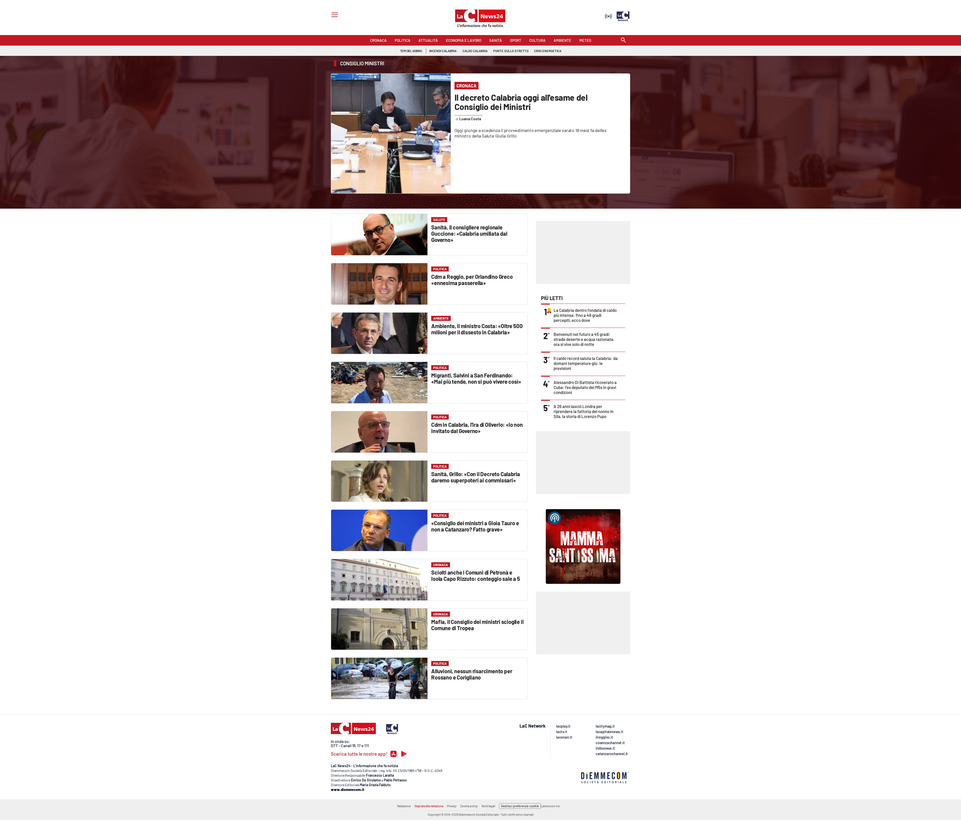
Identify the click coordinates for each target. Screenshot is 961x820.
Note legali (488, 806)
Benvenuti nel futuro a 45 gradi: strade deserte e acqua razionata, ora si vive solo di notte (584, 339)
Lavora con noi (550, 806)
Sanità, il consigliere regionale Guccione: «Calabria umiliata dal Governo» (469, 233)
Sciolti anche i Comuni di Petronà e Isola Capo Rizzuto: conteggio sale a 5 (475, 575)
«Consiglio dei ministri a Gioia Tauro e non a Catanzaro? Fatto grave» (475, 526)
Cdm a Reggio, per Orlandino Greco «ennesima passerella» (472, 279)
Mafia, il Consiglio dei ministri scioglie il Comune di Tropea (477, 624)
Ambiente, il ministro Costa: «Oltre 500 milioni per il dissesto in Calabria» (477, 329)
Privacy (451, 806)
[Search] (623, 40)
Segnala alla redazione (428, 806)
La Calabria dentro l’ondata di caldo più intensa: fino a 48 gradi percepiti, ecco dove (585, 315)
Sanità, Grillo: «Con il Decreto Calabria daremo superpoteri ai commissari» (475, 477)
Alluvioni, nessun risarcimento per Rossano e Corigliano (471, 674)
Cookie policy (469, 806)
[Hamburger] (334, 15)
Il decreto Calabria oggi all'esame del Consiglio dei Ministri (521, 102)
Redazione (404, 806)
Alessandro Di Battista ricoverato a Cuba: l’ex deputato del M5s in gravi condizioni (585, 387)
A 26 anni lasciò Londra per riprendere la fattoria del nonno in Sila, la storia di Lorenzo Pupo (583, 411)
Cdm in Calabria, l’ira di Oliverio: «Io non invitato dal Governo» (477, 427)
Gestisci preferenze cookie (520, 806)
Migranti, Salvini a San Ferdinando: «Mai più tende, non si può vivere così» (476, 378)
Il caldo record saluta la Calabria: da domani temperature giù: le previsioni (586, 363)
